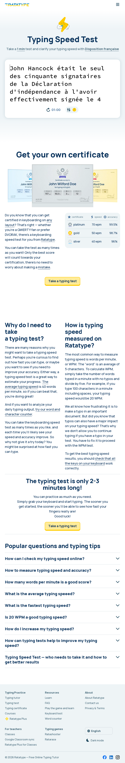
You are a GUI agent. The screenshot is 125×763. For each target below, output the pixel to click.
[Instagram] (117, 757)
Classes (10, 734)
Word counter (53, 718)
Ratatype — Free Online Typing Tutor (36, 757)
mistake (44, 267)
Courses (10, 713)
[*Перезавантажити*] (48, 110)
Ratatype (48, 239)
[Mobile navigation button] (117, 4)
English (96, 731)
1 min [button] (21, 49)
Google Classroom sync (19, 739)
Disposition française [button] (102, 49)
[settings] (71, 110)
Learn (48, 698)
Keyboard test (53, 713)
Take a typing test (62, 281)
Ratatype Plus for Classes (21, 744)
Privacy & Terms (95, 708)
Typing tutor (12, 698)
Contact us (92, 703)
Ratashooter (53, 734)
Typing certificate (16, 708)
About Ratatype (94, 698)
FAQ (47, 703)
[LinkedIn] (111, 757)
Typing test (12, 703)
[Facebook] (104, 757)
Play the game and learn (59, 708)
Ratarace (50, 739)
